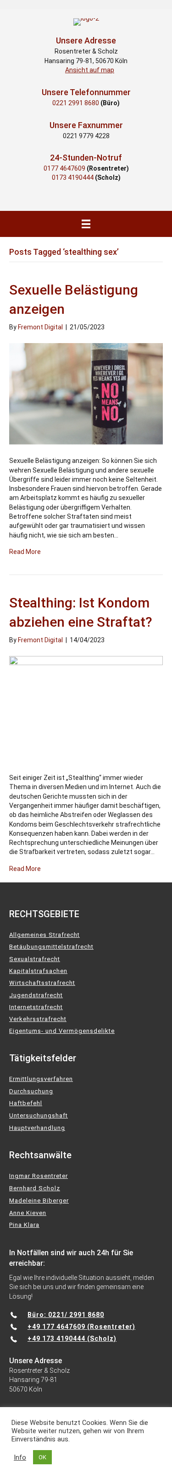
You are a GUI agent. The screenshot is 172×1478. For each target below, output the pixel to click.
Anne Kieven (27, 1212)
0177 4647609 (64, 168)
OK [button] (42, 1457)
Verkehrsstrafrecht (38, 1019)
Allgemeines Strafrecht (44, 934)
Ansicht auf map (89, 70)
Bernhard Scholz (34, 1188)
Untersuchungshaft (38, 1115)
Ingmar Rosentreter (38, 1175)
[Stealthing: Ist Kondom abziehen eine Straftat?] (86, 708)
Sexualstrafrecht (34, 959)
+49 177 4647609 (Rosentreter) (81, 1326)
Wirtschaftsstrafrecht (42, 982)
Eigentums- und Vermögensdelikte (62, 1030)
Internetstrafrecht (36, 1007)
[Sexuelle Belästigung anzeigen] (86, 393)
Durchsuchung (31, 1091)
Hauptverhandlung (37, 1127)
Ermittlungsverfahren (41, 1078)
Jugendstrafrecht (36, 995)
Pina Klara (24, 1224)
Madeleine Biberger (39, 1200)
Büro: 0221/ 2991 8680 (66, 1314)
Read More (25, 551)
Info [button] (20, 1457)
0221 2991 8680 (75, 103)
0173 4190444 (73, 177)
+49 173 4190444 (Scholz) (72, 1338)
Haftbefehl (25, 1103)
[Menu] (86, 224)
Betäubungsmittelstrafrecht (51, 946)
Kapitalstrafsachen (38, 970)
